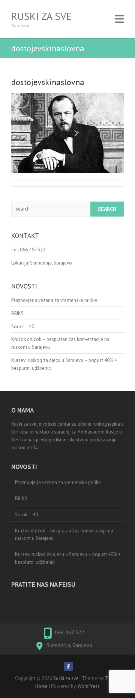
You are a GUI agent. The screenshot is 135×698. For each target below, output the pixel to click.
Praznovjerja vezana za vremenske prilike (54, 300)
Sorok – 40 (22, 326)
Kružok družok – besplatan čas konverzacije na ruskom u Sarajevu (64, 535)
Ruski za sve (41, 16)
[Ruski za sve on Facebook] (68, 666)
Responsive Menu (119, 19)
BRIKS (17, 313)
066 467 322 (69, 632)
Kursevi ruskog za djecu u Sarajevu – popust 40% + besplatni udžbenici (68, 558)
